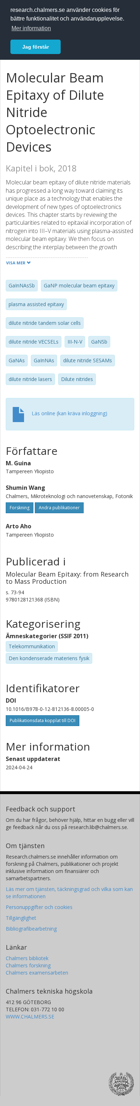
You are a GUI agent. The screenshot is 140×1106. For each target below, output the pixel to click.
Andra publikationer (59, 508)
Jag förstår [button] (35, 47)
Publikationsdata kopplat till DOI (42, 720)
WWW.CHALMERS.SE (30, 1016)
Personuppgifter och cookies (39, 907)
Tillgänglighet (21, 917)
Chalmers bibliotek (27, 958)
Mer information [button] (31, 28)
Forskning (19, 508)
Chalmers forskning (28, 965)
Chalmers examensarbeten (37, 972)
